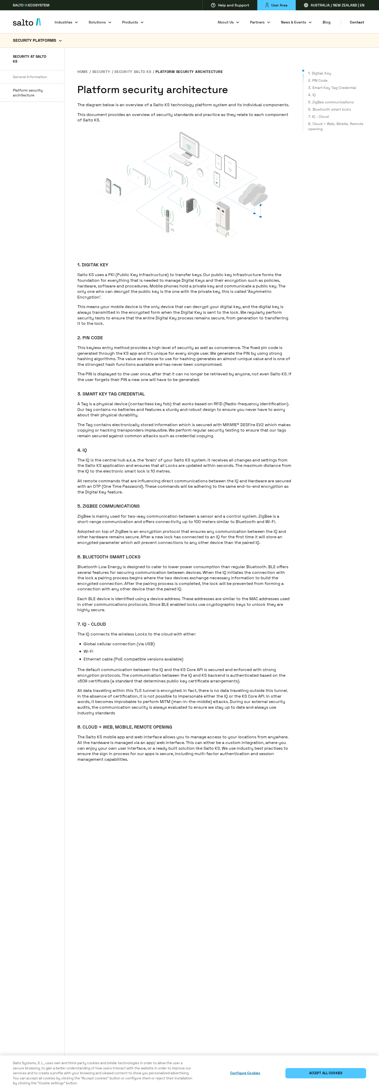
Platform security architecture (28, 92)
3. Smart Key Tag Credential (332, 87)
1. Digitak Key (319, 73)
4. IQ (312, 95)
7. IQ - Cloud (318, 116)
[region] (189, 1073)
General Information (30, 77)
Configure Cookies (245, 1073)
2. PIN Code (317, 80)
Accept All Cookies (325, 1073)
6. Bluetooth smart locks (329, 109)
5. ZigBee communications (331, 102)
